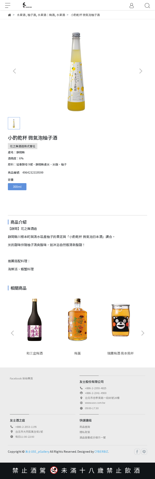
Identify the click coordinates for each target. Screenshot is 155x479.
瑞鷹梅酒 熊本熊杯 (120, 353)
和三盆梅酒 (34, 353)
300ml (17, 187)
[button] (140, 70)
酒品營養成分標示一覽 (93, 437)
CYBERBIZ (101, 451)
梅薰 (77, 353)
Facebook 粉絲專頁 (21, 378)
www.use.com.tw (95, 403)
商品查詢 (85, 427)
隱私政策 (85, 432)
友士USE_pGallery (37, 451)
